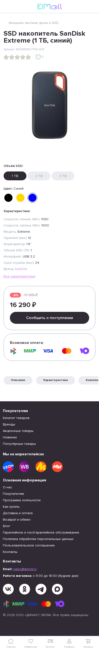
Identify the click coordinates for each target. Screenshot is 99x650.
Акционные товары (18, 431)
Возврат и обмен (17, 520)
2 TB (39, 176)
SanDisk (21, 269)
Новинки (10, 437)
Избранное (31, 646)
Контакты (10, 552)
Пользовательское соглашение (29, 545)
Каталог (50, 646)
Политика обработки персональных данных (38, 539)
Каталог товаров (16, 418)
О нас (7, 487)
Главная (11, 646)
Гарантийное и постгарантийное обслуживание (41, 532)
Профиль (69, 646)
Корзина (88, 646)
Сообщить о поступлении (49, 317)
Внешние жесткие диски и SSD (34, 23)
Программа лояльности (22, 500)
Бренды (9, 424)
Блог (6, 526)
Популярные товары (19, 444)
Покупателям (13, 494)
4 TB (63, 176)
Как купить (11, 507)
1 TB (15, 176)
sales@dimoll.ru (25, 569)
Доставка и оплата (18, 513)
